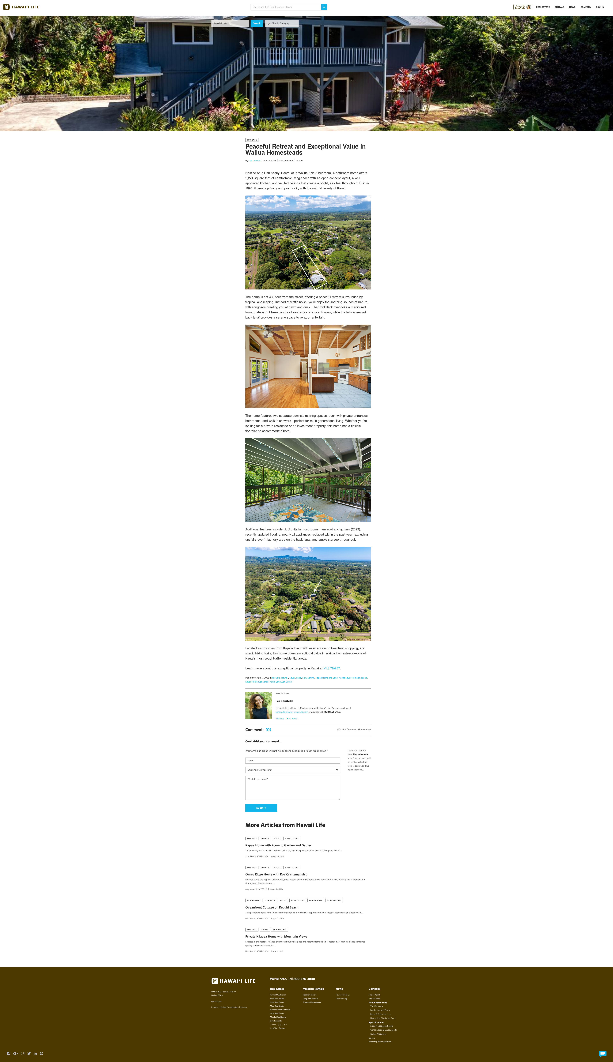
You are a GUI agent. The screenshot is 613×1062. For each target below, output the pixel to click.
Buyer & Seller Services (380, 1014)
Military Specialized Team (381, 1025)
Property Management (312, 1002)
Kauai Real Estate (277, 998)
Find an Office (217, 995)
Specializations (376, 1022)
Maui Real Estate (277, 1006)
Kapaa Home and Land (327, 677)
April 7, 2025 (269, 160)
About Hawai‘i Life (378, 1002)
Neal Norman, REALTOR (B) (256, 918)
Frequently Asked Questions (380, 1041)
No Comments (286, 160)
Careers (372, 1038)
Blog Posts (292, 718)
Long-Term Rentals (310, 998)
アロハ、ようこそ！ (278, 1024)
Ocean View (315, 900)
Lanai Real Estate (277, 1013)
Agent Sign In (216, 1001)
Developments (276, 1021)
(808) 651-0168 (331, 711)
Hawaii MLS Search (278, 995)
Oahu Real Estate (277, 1002)
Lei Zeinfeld (254, 160)
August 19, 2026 (277, 918)
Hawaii (284, 677)
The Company (376, 1006)
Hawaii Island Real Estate (280, 1009)
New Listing (308, 677)
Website (280, 718)
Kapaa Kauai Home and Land (353, 677)
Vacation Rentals (309, 995)
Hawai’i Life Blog (342, 995)
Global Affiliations (378, 1034)
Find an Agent (374, 995)
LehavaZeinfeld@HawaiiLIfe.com (292, 711)
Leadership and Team (380, 1010)
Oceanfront (334, 900)
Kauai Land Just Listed (281, 681)
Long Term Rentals (277, 1028)
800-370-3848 (304, 979)
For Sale (252, 140)
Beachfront (254, 900)
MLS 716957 (331, 668)
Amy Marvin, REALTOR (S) (256, 889)
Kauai (292, 677)
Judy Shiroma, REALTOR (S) (256, 856)
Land (298, 677)
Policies (244, 1007)
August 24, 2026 (277, 856)
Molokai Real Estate (278, 1017)
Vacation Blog (341, 998)
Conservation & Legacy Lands (383, 1029)
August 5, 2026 (277, 951)
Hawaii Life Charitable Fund (382, 1018)
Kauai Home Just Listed (257, 681)
